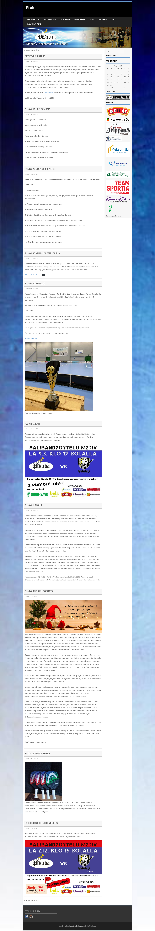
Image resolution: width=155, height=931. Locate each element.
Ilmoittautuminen (31, 338)
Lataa (43, 275)
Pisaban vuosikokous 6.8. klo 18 (39, 169)
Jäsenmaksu (48, 92)
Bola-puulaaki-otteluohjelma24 (33, 275)
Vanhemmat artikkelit (32, 50)
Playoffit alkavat (32, 423)
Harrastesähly (79, 19)
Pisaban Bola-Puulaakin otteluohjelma (42, 253)
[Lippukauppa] (118, 99)
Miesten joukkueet (33, 19)
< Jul (111, 88)
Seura (92, 19)
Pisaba (30, 7)
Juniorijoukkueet (50, 19)
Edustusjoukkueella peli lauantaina (41, 823)
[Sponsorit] (118, 116)
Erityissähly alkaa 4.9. (35, 56)
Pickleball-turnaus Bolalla (37, 753)
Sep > (125, 88)
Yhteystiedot (102, 19)
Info (113, 19)
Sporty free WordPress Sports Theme (70, 926)
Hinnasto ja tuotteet (34, 24)
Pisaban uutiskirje (33, 505)
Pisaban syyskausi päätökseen (39, 591)
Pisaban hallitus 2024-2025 (37, 109)
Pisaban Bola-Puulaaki (35, 283)
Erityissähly (65, 19)
